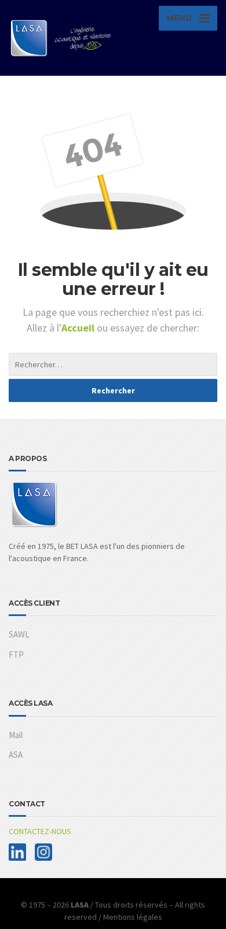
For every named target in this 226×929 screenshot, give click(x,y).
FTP (16, 654)
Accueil (79, 327)
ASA (16, 754)
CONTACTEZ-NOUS (40, 831)
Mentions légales (132, 917)
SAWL (19, 634)
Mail (16, 734)
